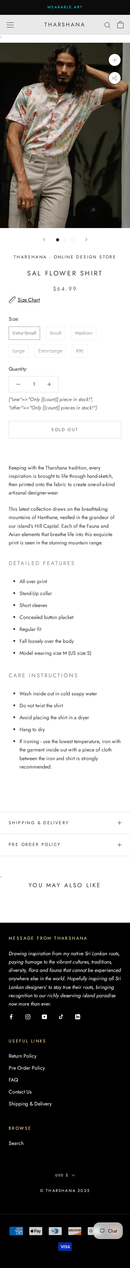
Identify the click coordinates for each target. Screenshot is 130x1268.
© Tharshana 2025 (65, 1190)
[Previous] (44, 239)
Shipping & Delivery (39, 823)
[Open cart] (120, 24)
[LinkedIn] (77, 1016)
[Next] (86, 239)
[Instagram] (27, 1016)
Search (16, 1143)
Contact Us (20, 1091)
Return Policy (22, 1056)
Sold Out (64, 429)
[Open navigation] (10, 25)
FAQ (13, 1079)
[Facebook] (11, 1016)
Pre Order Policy (35, 844)
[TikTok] (61, 1016)
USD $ (62, 1175)
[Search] (107, 24)
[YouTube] (44, 1016)
